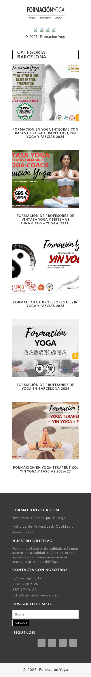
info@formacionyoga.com (35, 595)
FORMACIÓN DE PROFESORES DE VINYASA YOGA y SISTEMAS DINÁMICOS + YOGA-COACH (45, 219)
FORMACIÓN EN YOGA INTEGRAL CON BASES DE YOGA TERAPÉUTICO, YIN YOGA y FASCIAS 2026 (45, 133)
